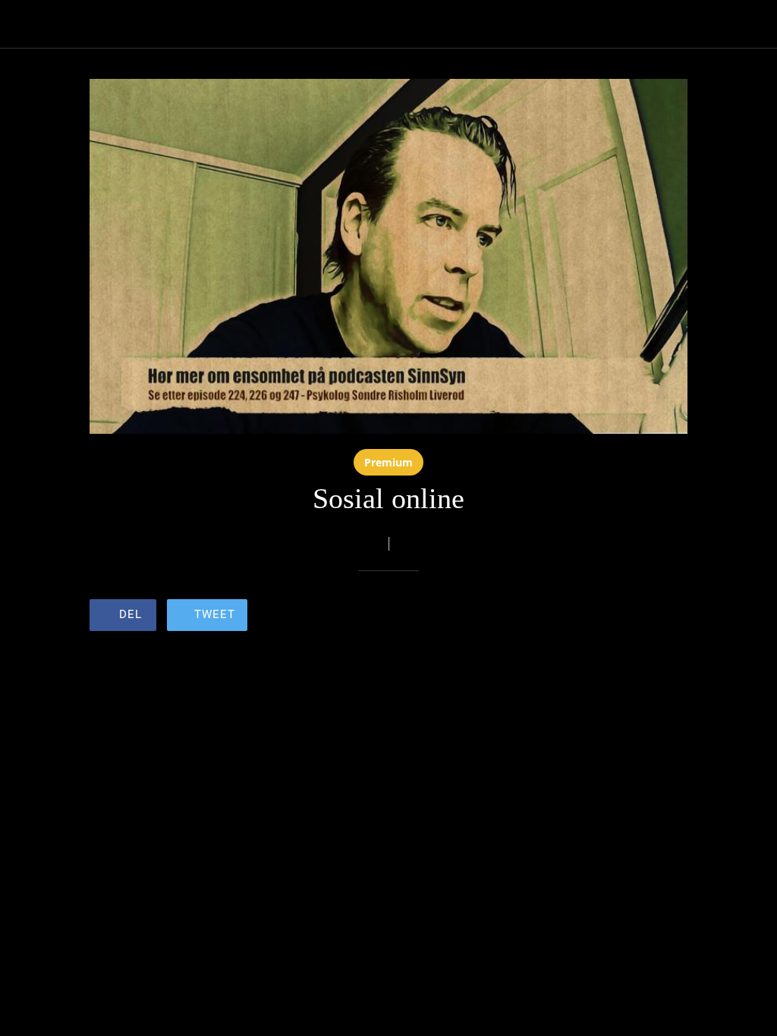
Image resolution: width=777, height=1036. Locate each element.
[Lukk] (24, 24)
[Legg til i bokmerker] (633, 616)
